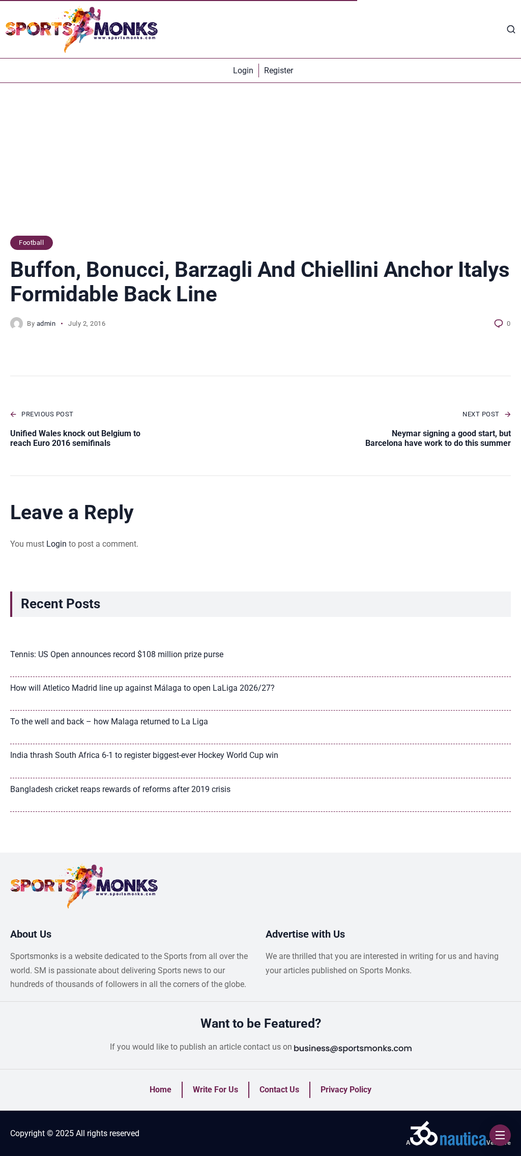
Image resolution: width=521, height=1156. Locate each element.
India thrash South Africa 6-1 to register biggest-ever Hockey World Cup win (144, 755)
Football (31, 242)
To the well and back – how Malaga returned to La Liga (109, 721)
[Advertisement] (260, 164)
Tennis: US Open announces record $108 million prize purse (116, 654)
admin (46, 323)
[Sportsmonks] (81, 29)
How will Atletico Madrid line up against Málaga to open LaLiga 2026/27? (142, 688)
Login (56, 544)
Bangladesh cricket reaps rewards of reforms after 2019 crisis (120, 789)
